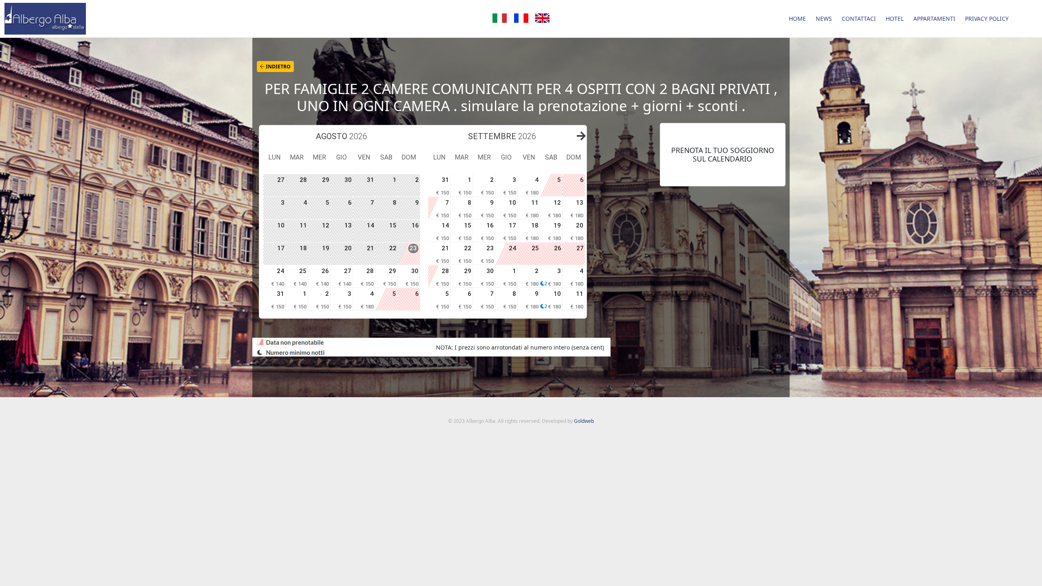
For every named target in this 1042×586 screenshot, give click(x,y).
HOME (797, 18)
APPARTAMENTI (934, 18)
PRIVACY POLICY (987, 18)
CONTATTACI (859, 18)
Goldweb (584, 421)
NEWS (824, 18)
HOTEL (895, 18)
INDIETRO (278, 66)
